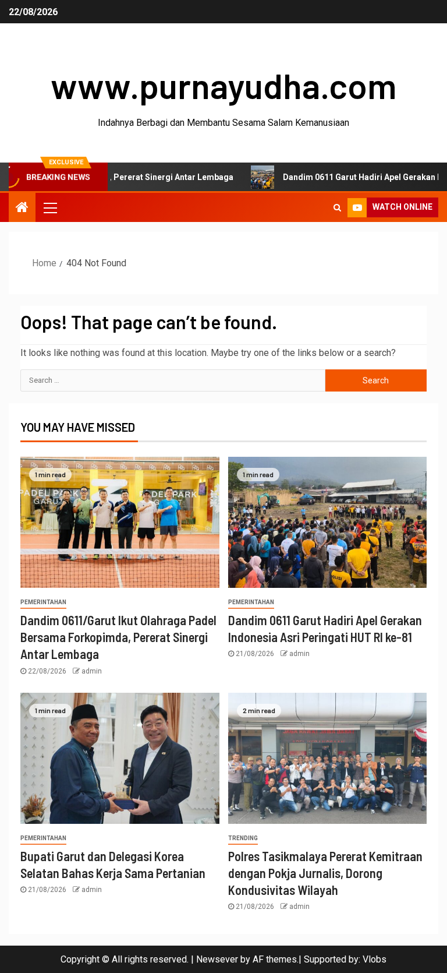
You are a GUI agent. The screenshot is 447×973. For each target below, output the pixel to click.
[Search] (337, 207)
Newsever (217, 959)
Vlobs (374, 959)
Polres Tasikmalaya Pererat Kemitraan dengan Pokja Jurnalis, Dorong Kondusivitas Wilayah (325, 873)
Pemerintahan (43, 602)
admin (91, 671)
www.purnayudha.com (223, 85)
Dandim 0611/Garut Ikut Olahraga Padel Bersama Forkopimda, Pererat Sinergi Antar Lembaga (118, 637)
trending (243, 838)
